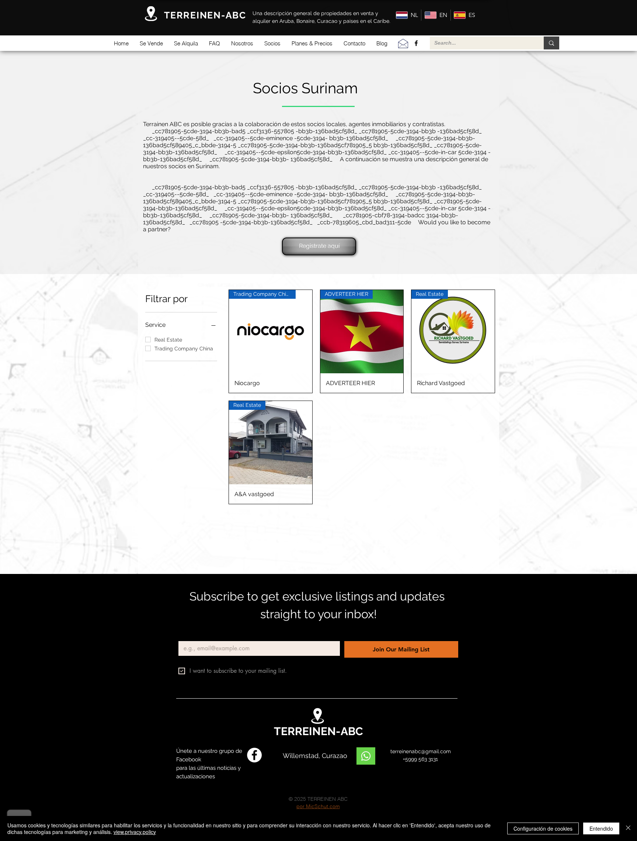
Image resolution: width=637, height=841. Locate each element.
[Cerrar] (628, 828)
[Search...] (551, 43)
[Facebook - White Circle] (254, 755)
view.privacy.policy (135, 831)
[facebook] (416, 43)
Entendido (601, 828)
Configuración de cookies (543, 828)
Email (186, 635)
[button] (151, 43)
